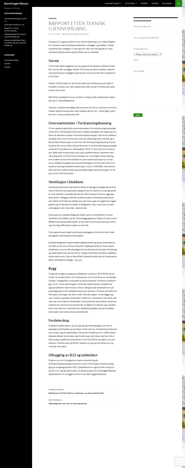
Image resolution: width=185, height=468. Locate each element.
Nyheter (154, 3)
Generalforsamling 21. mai (14, 25)
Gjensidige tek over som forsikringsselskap (68, 402)
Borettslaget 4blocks (16, 3)
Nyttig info (130, 3)
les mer (78, 259)
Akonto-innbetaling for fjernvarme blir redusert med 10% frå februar (15, 42)
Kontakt (144, 3)
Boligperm (166, 3)
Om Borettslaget (112, 3)
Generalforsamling (11, 60)
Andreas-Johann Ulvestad (76, 34)
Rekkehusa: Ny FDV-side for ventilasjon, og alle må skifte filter (76, 391)
